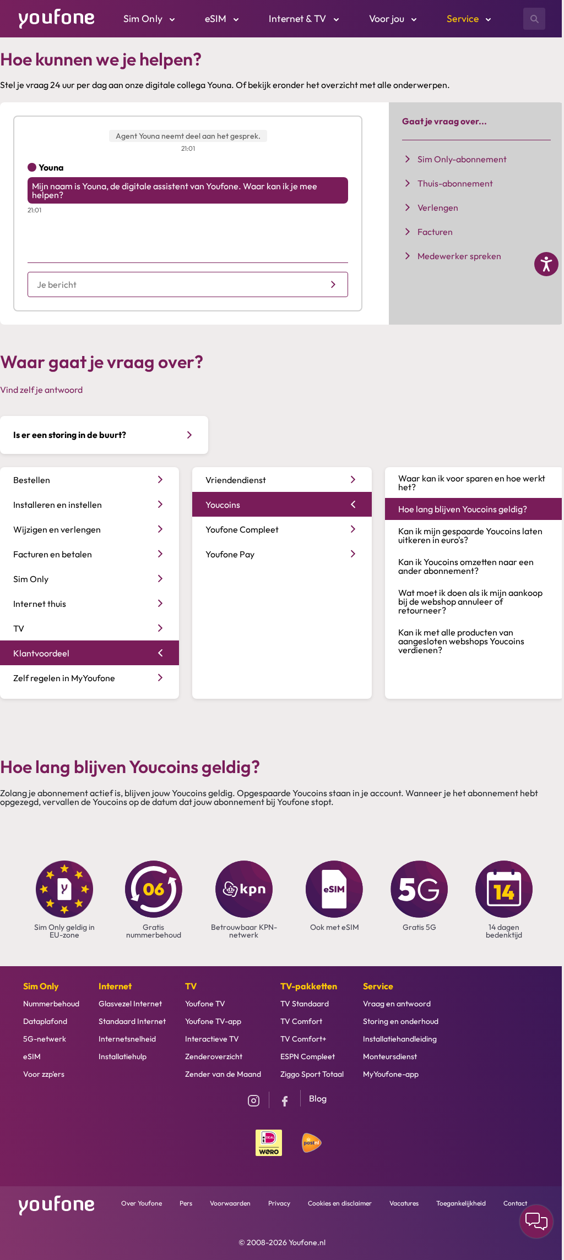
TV (191, 985)
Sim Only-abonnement (462, 159)
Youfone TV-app (213, 1021)
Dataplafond (45, 1021)
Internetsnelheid (127, 1039)
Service (378, 985)
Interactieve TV (212, 1039)
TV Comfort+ (303, 1039)
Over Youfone (141, 1203)
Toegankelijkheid (461, 1203)
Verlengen (437, 207)
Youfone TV (205, 1004)
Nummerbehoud (51, 1004)
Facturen (435, 231)
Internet (115, 985)
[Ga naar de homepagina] (57, 17)
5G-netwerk (44, 1039)
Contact (515, 1203)
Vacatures (404, 1203)
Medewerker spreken (459, 255)
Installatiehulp (123, 1056)
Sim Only (41, 985)
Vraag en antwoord (397, 1004)
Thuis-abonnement (455, 183)
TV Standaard (304, 1004)
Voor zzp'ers (43, 1074)
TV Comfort (301, 1021)
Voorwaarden (230, 1203)
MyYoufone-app (391, 1074)
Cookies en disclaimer (340, 1203)
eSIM (32, 1056)
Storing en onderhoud (400, 1021)
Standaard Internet (132, 1021)
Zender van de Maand (223, 1074)
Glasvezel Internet (130, 1004)
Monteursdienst (390, 1056)
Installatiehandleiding (400, 1039)
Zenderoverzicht (213, 1056)
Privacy (279, 1203)
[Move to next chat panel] (536, 1221)
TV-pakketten (308, 985)
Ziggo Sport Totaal (312, 1074)
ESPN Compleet (307, 1056)
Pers (186, 1203)
